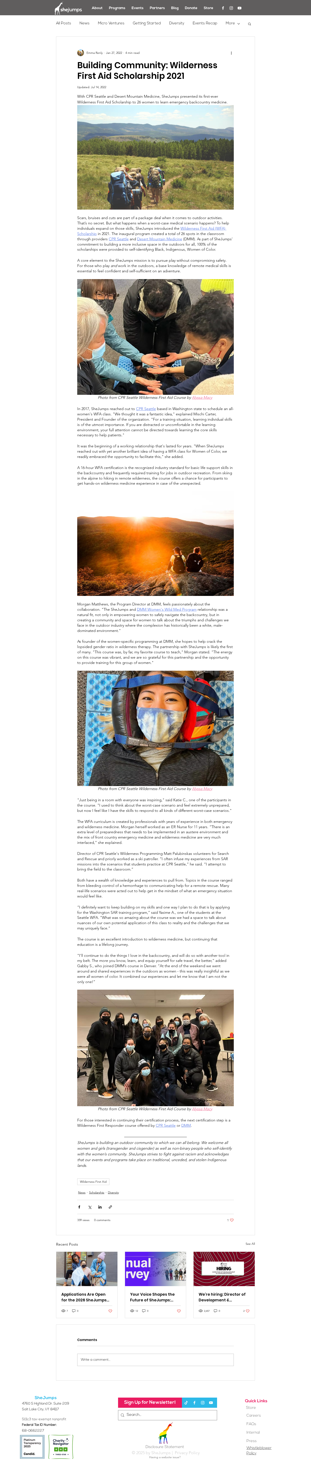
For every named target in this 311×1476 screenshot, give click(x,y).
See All (250, 1244)
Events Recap (205, 23)
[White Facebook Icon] (223, 8)
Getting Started (147, 23)
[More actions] (231, 52)
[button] (250, 23)
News (84, 23)
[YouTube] (239, 8)
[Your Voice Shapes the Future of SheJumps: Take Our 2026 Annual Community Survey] (155, 1269)
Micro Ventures (111, 23)
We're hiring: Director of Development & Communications (222, 1297)
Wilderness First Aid (93, 1182)
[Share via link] (110, 1207)
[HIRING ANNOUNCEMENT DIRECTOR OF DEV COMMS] (224, 1269)
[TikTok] (186, 1402)
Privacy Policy (187, 1452)
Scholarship (96, 1192)
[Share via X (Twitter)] (90, 1207)
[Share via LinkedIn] (100, 1207)
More (230, 23)
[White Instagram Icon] (231, 8)
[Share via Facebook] (79, 1207)
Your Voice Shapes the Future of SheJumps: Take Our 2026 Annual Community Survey (152, 1297)
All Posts (63, 23)
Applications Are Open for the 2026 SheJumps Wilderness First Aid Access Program (84, 1297)
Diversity (176, 23)
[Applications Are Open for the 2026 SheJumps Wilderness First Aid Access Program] (86, 1269)
